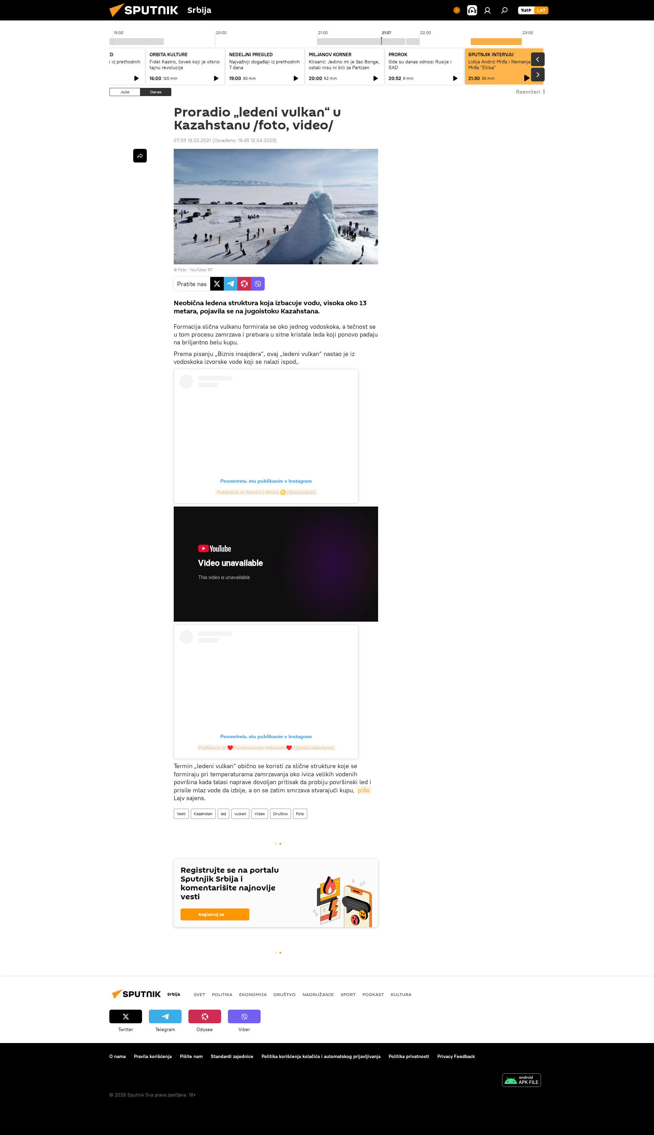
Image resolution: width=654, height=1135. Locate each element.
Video (259, 813)
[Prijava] (487, 10)
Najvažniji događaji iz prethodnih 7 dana (264, 65)
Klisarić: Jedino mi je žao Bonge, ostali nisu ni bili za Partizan (344, 65)
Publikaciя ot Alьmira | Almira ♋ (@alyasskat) (266, 492)
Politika (222, 994)
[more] (140, 155)
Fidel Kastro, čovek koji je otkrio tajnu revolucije (185, 65)
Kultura (401, 994)
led (223, 813)
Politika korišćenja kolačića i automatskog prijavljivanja (321, 1056)
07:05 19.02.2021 (192, 140)
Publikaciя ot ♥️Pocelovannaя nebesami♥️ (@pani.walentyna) (266, 747)
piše (364, 790)
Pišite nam (191, 1056)
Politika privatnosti (409, 1056)
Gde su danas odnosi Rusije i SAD (420, 65)
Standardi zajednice (232, 1056)
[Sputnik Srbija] (146, 19)
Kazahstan (203, 813)
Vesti (181, 813)
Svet (199, 994)
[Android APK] (521, 1081)
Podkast (373, 994)
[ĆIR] (526, 10)
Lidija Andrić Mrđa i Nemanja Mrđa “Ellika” (499, 65)
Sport (348, 994)
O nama (117, 1056)
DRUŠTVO (285, 994)
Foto (300, 813)
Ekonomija (253, 994)
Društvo (280, 813)
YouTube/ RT (201, 269)
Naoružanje (318, 994)
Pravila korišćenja (153, 1056)
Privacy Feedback (456, 1056)
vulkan (240, 813)
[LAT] (541, 10)
